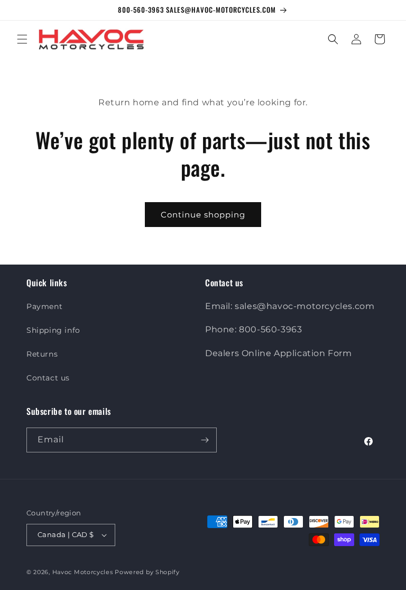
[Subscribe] (204, 440)
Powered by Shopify (147, 572)
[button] (22, 39)
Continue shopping (203, 215)
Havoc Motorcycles (82, 572)
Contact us (48, 378)
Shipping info (53, 330)
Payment (44, 306)
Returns (42, 354)
